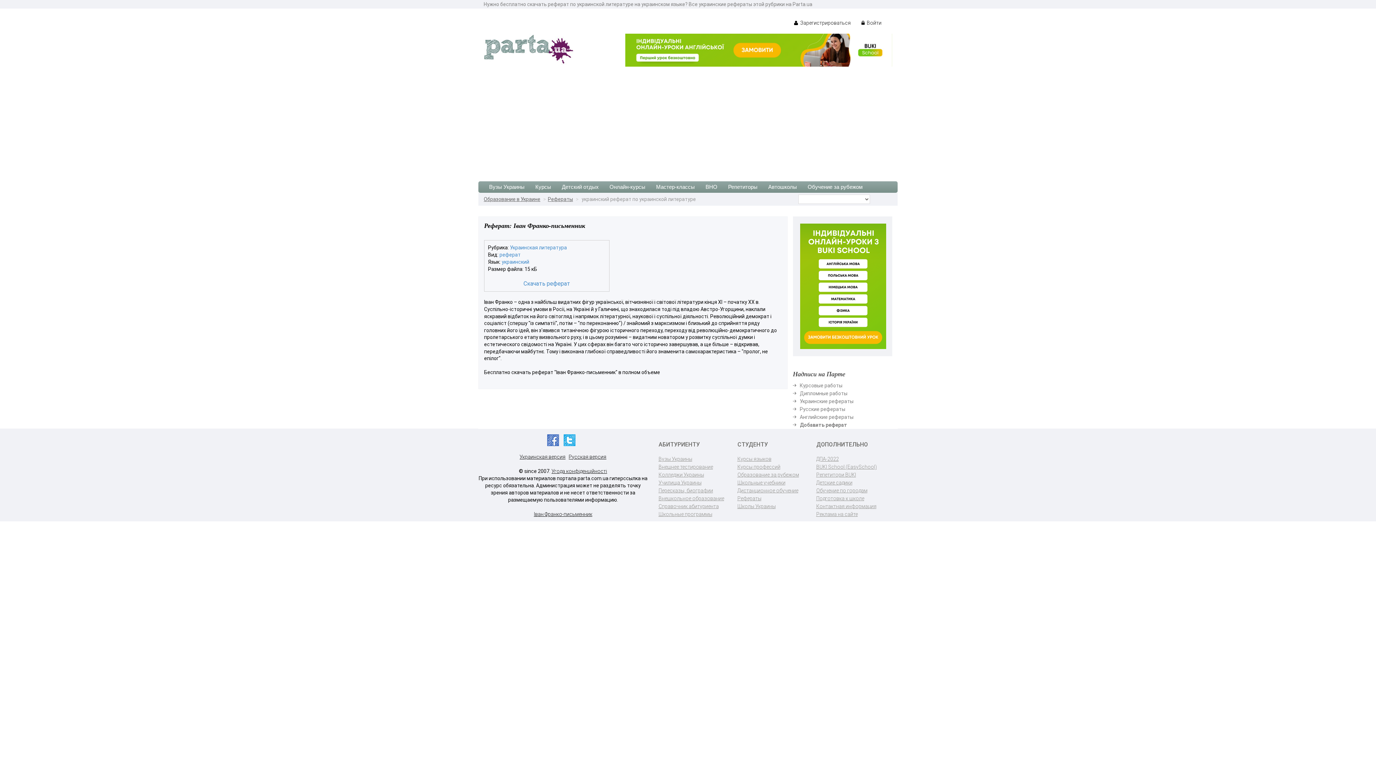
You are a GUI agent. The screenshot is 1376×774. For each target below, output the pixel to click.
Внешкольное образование (691, 498)
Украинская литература (538, 247)
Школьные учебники (761, 483)
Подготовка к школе (840, 498)
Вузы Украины (507, 187)
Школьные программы (685, 514)
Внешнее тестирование (686, 467)
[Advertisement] (688, 120)
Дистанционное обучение (767, 490)
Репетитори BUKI (836, 475)
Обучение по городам (842, 490)
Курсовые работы (821, 385)
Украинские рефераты (827, 401)
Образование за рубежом (768, 475)
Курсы (543, 187)
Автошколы (782, 187)
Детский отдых (580, 187)
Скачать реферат (547, 283)
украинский (515, 262)
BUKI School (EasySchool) (846, 467)
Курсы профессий (758, 467)
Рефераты (560, 199)
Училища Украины (680, 483)
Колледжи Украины (681, 475)
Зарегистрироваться (825, 23)
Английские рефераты (827, 417)
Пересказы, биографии (686, 490)
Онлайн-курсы (627, 187)
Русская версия (587, 457)
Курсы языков (754, 459)
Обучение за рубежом (835, 187)
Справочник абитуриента (689, 506)
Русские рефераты (822, 409)
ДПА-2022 (827, 459)
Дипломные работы (823, 393)
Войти (874, 23)
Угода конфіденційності (579, 471)
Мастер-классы (675, 187)
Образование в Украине (512, 199)
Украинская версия (542, 457)
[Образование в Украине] (528, 49)
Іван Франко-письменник (563, 514)
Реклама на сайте (837, 514)
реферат (510, 255)
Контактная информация (846, 506)
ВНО (711, 187)
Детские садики (834, 483)
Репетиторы (743, 187)
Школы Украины (756, 506)
